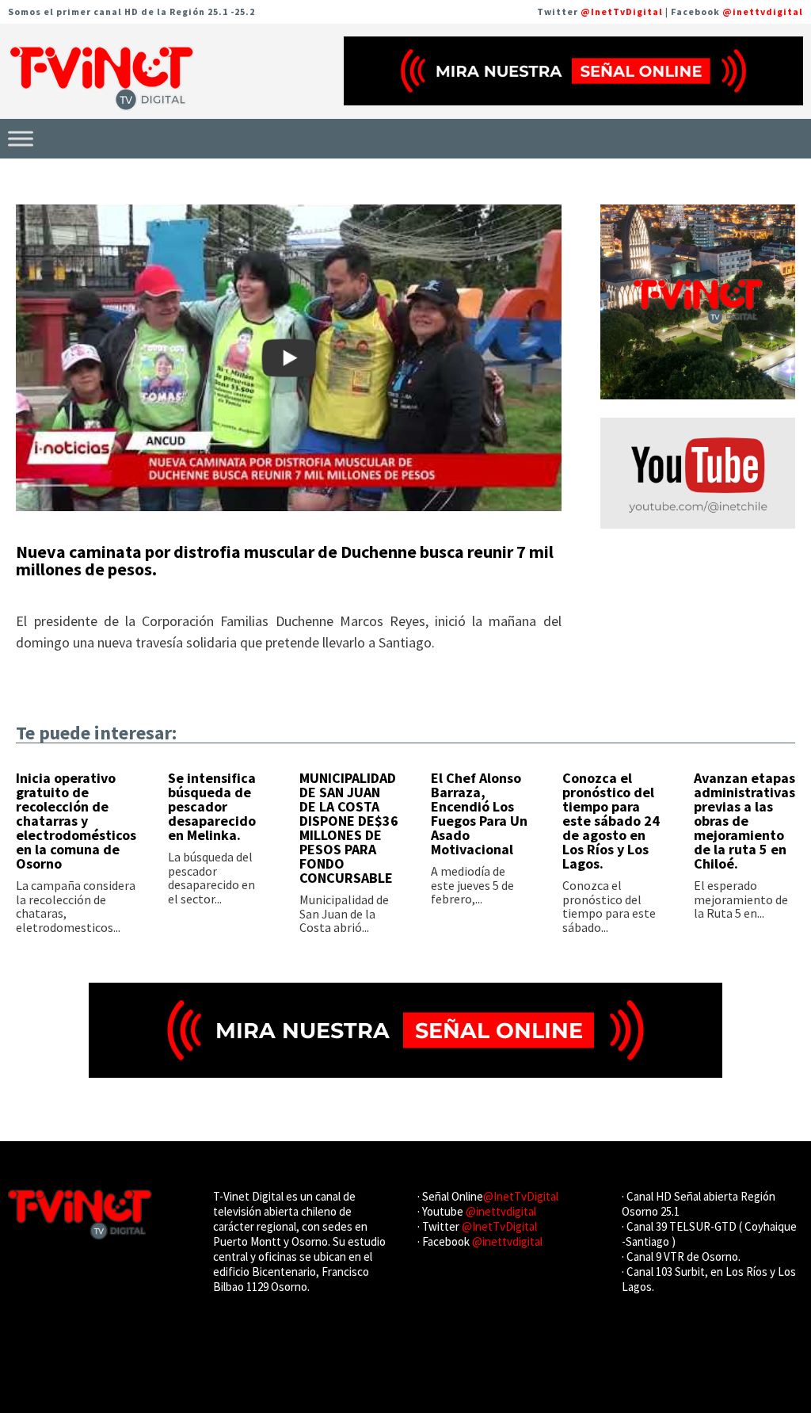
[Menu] (20, 138)
